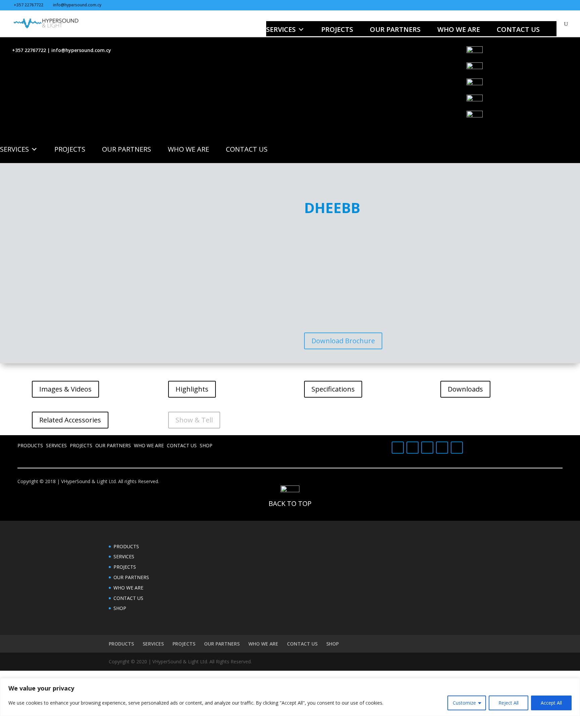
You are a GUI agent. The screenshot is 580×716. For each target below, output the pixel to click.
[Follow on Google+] (412, 448)
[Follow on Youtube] (427, 448)
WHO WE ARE (458, 29)
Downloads (465, 389)
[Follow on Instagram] (457, 448)
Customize (464, 703)
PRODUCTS (30, 445)
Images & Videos (65, 389)
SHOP (206, 445)
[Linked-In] (523, 103)
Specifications (333, 389)
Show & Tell (194, 419)
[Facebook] (523, 54)
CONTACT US (518, 29)
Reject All (508, 703)
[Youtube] (523, 87)
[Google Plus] (523, 70)
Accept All (551, 703)
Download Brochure (343, 340)
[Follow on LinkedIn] (442, 448)
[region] (290, 697)
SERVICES (281, 29)
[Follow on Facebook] (398, 448)
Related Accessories (70, 419)
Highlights (192, 389)
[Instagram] (523, 119)
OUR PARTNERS (395, 29)
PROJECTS (337, 29)
